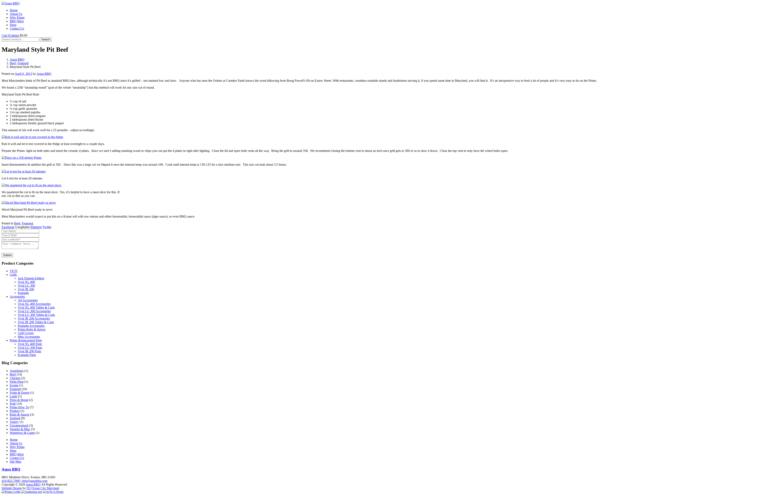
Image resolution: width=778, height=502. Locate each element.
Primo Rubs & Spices (31, 329)
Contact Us (17, 28)
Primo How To (19, 407)
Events (14, 385)
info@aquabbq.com (34, 481)
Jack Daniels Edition (31, 278)
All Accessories (28, 300)
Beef (13, 63)
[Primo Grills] (11, 491)
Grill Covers (26, 333)
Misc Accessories (29, 336)
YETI (13, 271)
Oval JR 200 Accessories (34, 318)
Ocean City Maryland (45, 488)
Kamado (23, 293)
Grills (13, 274)
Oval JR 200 (26, 289)
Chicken (15, 378)
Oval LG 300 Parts (30, 347)
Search (46, 39)
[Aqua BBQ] (11, 3)
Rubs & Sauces (19, 414)
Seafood (15, 418)
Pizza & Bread (19, 400)
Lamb (13, 396)
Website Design (12, 488)
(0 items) (11, 35)
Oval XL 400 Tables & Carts (36, 307)
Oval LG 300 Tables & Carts (36, 314)
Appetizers (17, 370)
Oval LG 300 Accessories (34, 311)
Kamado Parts (27, 355)
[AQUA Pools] (53, 491)
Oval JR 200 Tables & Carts (36, 322)
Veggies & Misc (20, 429)
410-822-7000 (11, 481)
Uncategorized (19, 425)
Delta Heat (17, 381)
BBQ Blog (17, 21)
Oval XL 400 (26, 282)
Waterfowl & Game (22, 432)
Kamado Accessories (31, 325)
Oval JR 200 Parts (29, 351)
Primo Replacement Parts (26, 340)
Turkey (14, 422)
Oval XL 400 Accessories (34, 304)
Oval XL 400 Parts (30, 344)
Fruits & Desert (19, 392)
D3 (29, 488)
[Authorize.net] (31, 491)
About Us (16, 14)
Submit (7, 255)
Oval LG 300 (26, 285)
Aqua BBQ (17, 59)
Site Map (15, 461)
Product (15, 411)
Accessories (17, 296)
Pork (13, 403)
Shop (13, 25)
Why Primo (17, 17)
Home (14, 10)
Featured (23, 63)
